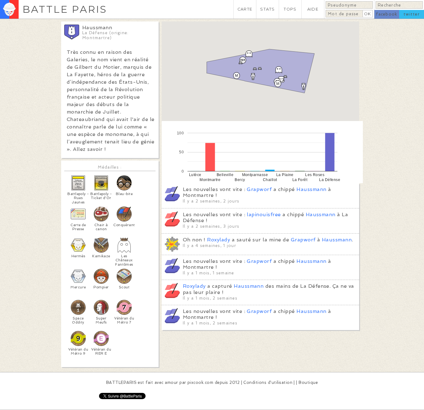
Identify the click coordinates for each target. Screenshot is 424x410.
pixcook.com (200, 382)
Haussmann (311, 189)
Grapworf (259, 189)
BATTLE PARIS (64, 9)
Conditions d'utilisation (267, 382)
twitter (412, 14)
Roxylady (218, 240)
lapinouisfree (264, 214)
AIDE (312, 9)
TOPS (290, 9)
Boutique (308, 382)
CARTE (244, 9)
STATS (267, 9)
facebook (386, 14)
